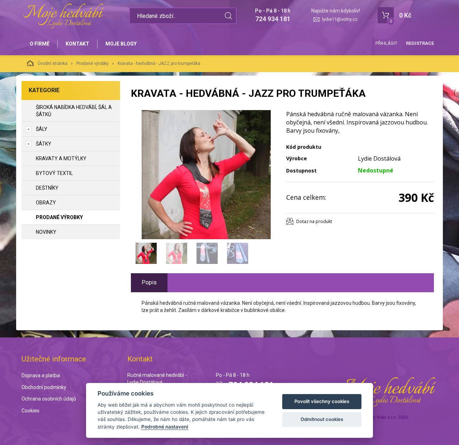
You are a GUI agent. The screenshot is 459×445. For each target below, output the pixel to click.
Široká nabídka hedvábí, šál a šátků (74, 110)
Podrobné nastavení (164, 427)
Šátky (43, 144)
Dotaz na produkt (314, 221)
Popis (149, 282)
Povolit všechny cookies (321, 401)
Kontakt (77, 44)
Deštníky (47, 188)
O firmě (39, 44)
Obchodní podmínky (44, 387)
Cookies (30, 410)
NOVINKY (46, 232)
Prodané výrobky (92, 63)
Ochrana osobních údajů (49, 399)
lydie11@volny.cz (340, 19)
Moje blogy (121, 44)
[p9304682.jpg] (206, 174)
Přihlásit (386, 43)
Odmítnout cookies (322, 419)
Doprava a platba (41, 375)
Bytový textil (54, 173)
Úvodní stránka (52, 63)
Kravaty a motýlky (61, 158)
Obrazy (46, 202)
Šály (41, 129)
